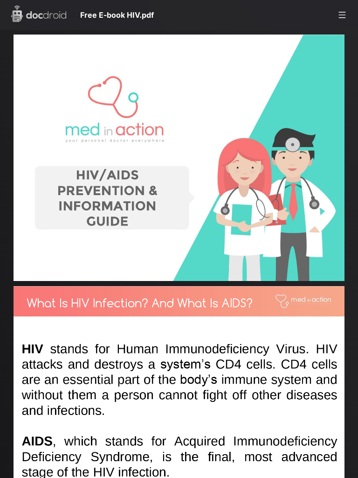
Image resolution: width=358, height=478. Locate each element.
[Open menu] (342, 14)
